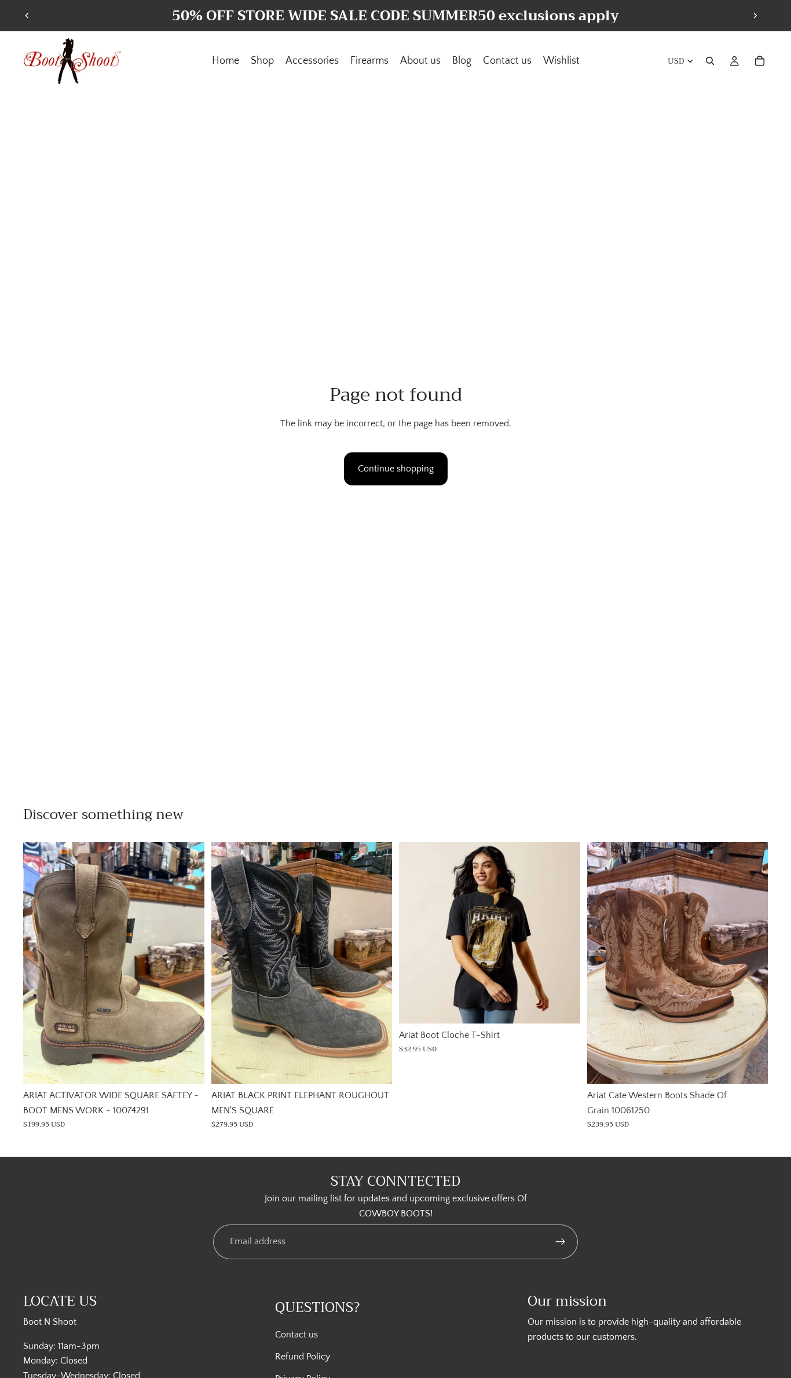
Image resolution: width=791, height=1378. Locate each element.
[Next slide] (755, 15)
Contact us (296, 1334)
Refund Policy (302, 1356)
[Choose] (186, 1065)
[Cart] (759, 61)
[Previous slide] (27, 15)
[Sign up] (560, 1242)
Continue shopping (396, 468)
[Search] (710, 61)
